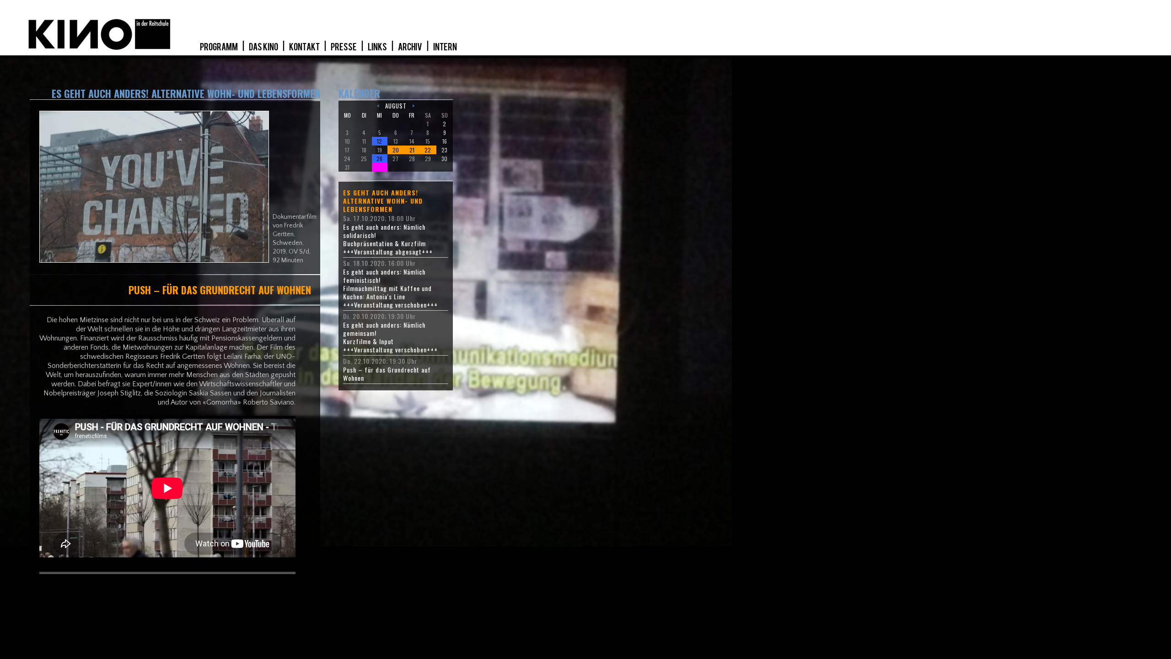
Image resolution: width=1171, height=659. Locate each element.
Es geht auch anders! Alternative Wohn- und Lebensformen (383, 201)
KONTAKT (304, 47)
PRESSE (344, 47)
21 (411, 150)
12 (379, 141)
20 (395, 150)
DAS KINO (264, 47)
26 (379, 158)
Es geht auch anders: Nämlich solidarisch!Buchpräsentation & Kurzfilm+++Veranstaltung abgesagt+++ (388, 239)
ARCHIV (410, 47)
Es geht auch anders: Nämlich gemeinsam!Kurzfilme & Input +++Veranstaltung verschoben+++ (390, 337)
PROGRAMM (219, 47)
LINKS (378, 47)
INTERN (445, 47)
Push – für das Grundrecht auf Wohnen (387, 374)
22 (427, 150)
